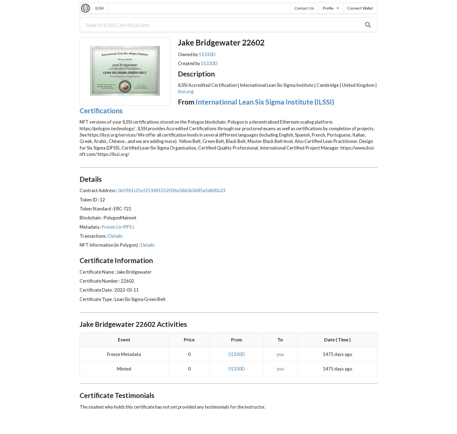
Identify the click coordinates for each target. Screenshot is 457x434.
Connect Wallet (360, 8)
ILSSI (99, 8)
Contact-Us (304, 8)
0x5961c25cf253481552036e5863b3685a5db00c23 (172, 190)
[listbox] (330, 8)
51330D (207, 54)
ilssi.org (186, 91)
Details (115, 236)
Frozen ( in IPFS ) (117, 227)
